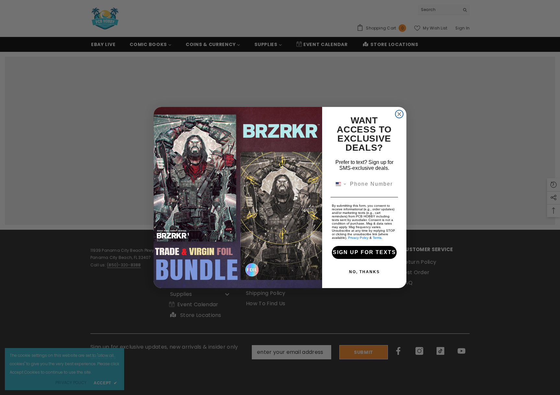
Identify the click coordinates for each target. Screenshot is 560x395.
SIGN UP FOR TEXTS (364, 252)
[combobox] (339, 184)
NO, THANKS (364, 272)
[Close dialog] (399, 114)
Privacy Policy (358, 237)
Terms (377, 237)
